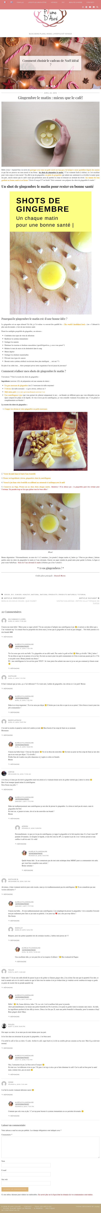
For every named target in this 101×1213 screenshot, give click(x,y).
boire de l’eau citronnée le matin (29, 562)
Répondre (8, 637)
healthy (26, 594)
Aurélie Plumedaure (24, 644)
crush (7, 594)
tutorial (82, 594)
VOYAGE (54, 2)
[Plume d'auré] (50, 16)
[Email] (94, 7)
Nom (3, 1161)
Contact (28, 1206)
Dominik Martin (59, 575)
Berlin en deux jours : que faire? (19, 599)
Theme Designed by (88, 1206)
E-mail (3, 1170)
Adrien (25, 826)
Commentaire (6, 1134)
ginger (18, 594)
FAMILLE (20, 2)
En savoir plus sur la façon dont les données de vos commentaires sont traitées (65, 1194)
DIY (63, 2)
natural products (49, 594)
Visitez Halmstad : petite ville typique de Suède (78, 600)
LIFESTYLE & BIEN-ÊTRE (37, 2)
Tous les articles (43, 1206)
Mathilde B (13, 879)
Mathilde (12, 676)
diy (12, 594)
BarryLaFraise (14, 720)
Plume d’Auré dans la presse (17, 1208)
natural (35, 594)
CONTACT (90, 2)
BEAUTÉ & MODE (75, 2)
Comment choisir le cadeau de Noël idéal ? (50, 62)
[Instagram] (83, 7)
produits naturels (67, 594)
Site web (4, 1179)
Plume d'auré (14, 1206)
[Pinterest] (86, 7)
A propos (38, 1208)
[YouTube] (90, 7)
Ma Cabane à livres (17, 619)
